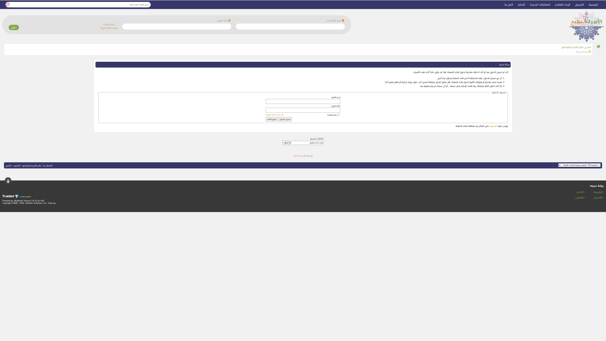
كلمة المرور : (222, 20)
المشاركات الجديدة (540, 4)
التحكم (521, 4)
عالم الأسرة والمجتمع (31, 166)
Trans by (52, 203)
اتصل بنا (509, 4)
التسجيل (579, 4)
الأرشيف (17, 166)
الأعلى (8, 166)
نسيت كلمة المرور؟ (109, 28)
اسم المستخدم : (333, 20)
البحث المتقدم (562, 4)
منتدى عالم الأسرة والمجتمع (576, 47)
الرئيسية (593, 4)
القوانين (579, 197)
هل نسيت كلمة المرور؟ (274, 114)
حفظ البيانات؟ (109, 24)
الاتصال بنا (47, 166)
